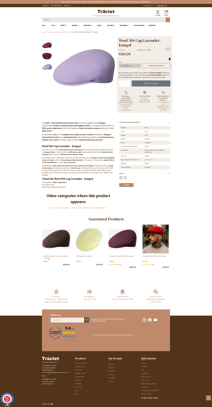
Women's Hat (80, 366)
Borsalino (111, 371)
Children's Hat (80, 373)
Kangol (122, 50)
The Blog (67, 5)
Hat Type (78, 387)
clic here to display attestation (143, 335)
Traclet (74, 208)
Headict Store (146, 394)
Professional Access (149, 384)
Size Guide (145, 380)
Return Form (56, 5)
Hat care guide (126, 110)
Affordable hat (99, 208)
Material (78, 384)
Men (80, 208)
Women (58, 208)
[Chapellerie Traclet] (106, 11)
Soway (110, 374)
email (163, 104)
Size (120, 62)
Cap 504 (66, 208)
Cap (51, 208)
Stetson (111, 364)
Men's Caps (88, 208)
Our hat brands (81, 363)
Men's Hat (79, 370)
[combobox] (130, 66)
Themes (78, 380)
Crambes (111, 378)
